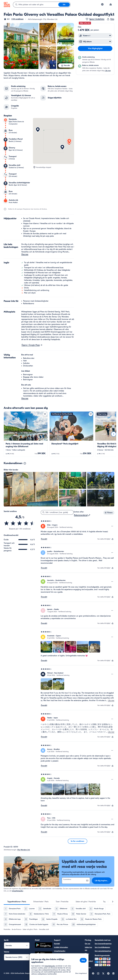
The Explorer (88, 966)
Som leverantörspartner (103, 944)
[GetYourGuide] (7, 4)
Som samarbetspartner (103, 951)
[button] (14, 19)
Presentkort (89, 961)
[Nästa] (113, 434)
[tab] (17, 902)
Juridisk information (61, 947)
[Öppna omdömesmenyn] (112, 526)
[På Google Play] (43, 945)
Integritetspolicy (17, 891)
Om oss (87, 944)
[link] (26, 434)
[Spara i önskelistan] (45, 414)
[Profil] (110, 4)
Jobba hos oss (88, 948)
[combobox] (36, 4)
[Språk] (102, 4)
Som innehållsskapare (102, 947)
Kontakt (57, 944)
